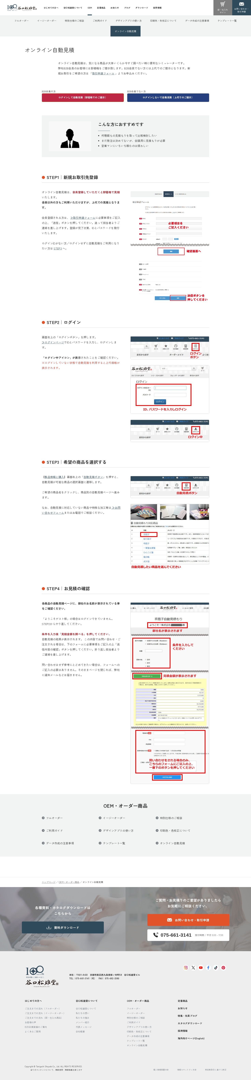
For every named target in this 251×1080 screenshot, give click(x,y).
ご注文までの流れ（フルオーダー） (43, 1008)
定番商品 (182, 1000)
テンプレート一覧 (227, 20)
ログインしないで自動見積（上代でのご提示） (168, 97)
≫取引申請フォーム (82, 218)
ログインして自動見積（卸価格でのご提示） (82, 97)
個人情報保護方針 (161, 1069)
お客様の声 (30, 1022)
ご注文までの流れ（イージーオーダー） (45, 1013)
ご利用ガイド (100, 20)
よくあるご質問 (33, 1031)
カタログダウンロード (190, 1023)
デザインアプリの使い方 (128, 20)
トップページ (48, 882)
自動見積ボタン (93, 477)
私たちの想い (82, 1013)
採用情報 (182, 1030)
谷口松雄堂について (87, 1000)
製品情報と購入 (54, 477)
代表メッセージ (84, 1027)
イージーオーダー (46, 20)
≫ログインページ (53, 342)
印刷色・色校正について (163, 20)
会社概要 (80, 1031)
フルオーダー (21, 20)
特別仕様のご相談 (74, 20)
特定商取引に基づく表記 (215, 1069)
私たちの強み (82, 1017)
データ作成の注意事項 (197, 20)
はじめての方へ (33, 1000)
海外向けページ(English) (191, 1038)
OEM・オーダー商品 (69, 882)
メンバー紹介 (82, 1022)
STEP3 (58, 248)
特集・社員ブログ (187, 1015)
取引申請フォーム (103, 73)
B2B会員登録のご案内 (36, 1027)
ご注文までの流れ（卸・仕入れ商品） (44, 1017)
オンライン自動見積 (125, 31)
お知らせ (182, 1008)
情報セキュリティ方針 (187, 1069)
